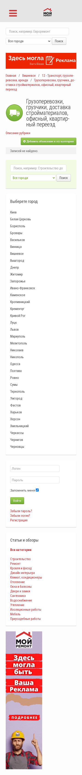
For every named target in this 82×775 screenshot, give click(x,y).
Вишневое (29, 75)
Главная (11, 75)
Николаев (16, 350)
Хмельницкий (19, 426)
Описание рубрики (18, 133)
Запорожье (18, 281)
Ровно (14, 378)
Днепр (14, 267)
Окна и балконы (21, 586)
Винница (16, 247)
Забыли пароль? (21, 511)
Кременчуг (17, 309)
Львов (14, 329)
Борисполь (17, 226)
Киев (13, 212)
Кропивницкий (20, 302)
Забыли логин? (20, 515)
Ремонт (15, 563)
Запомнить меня (22, 490)
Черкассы (17, 433)
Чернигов (16, 440)
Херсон (15, 419)
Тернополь (17, 391)
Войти (17, 500)
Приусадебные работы (25, 619)
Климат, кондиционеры (26, 577)
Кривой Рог (18, 316)
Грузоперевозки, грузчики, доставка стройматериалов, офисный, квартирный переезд (40, 84)
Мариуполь (17, 336)
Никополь (17, 357)
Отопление (17, 582)
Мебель (15, 614)
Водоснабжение (21, 600)
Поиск (59, 41)
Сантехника (18, 596)
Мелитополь (18, 343)
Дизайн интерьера (22, 573)
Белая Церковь (20, 219)
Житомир (16, 274)
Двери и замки (20, 591)
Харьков (16, 412)
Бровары (16, 233)
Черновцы (17, 447)
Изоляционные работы (25, 609)
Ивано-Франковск (22, 288)
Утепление (17, 605)
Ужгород (16, 398)
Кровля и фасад (21, 568)
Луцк (13, 322)
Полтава (16, 371)
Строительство (20, 559)
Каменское (17, 295)
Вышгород (17, 260)
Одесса (15, 364)
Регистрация (19, 520)
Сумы (14, 384)
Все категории (20, 550)
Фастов (15, 405)
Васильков (17, 240)
